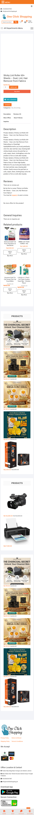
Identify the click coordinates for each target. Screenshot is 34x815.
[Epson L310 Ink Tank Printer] (17, 531)
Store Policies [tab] (18, 118)
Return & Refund (16, 738)
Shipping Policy (5, 741)
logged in (15, 195)
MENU (7, 2)
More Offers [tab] (7, 118)
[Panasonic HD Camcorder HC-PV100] (17, 501)
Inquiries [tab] (6, 121)
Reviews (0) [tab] (17, 114)
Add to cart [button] (10, 252)
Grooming (17, 108)
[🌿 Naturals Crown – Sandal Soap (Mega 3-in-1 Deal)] (17, 394)
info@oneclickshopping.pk (9, 11)
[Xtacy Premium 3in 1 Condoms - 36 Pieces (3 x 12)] (17, 455)
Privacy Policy (5, 738)
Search (16, 22)
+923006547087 (7, 778)
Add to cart (13, 87)
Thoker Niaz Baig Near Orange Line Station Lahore (16, 771)
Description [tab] (7, 114)
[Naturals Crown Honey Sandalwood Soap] (17, 424)
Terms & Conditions (17, 741)
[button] (3, 2)
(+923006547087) (7, 9)
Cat (12, 108)
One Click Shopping (19, 16)
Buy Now (17, 91)
